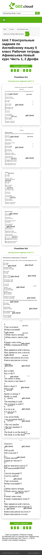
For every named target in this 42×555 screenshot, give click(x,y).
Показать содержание (21, 66)
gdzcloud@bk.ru (34, 553)
